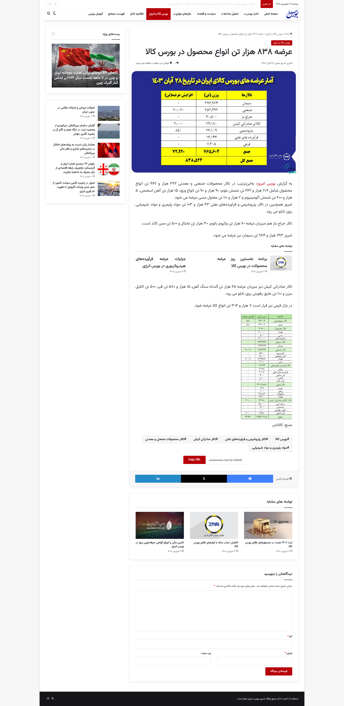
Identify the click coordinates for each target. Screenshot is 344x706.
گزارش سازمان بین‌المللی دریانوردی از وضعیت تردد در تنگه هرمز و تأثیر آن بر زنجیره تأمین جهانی (74, 129)
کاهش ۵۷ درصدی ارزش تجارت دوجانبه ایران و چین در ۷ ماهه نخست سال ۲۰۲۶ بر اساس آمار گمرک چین (86, 78)
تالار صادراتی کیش (205, 439)
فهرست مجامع (116, 14)
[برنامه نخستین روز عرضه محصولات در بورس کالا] (281, 263)
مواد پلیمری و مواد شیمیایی (269, 447)
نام (289, 636)
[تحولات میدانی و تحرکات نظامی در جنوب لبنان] (109, 113)
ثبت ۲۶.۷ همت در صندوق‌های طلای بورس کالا (268, 545)
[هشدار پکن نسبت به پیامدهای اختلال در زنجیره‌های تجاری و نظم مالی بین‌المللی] (109, 150)
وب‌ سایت (206, 653)
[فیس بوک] (250, 479)
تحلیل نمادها (231, 14)
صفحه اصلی (271, 14)
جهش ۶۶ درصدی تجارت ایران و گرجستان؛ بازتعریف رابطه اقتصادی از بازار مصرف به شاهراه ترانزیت (75, 168)
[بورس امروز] (292, 14)
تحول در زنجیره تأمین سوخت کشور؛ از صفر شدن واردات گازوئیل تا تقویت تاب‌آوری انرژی (215, 4)
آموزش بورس (95, 14)
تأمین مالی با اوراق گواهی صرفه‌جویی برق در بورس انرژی (160, 545)
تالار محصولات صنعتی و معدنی (164, 439)
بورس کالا (281, 439)
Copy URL (194, 460)
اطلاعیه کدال (137, 14)
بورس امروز (266, 183)
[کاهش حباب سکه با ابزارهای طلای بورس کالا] (214, 525)
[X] (204, 479)
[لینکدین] (158, 479)
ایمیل (288, 653)
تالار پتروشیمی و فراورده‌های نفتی (245, 439)
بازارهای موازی (183, 14)
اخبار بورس (252, 14)
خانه (287, 34)
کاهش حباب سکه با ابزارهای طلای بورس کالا (216, 545)
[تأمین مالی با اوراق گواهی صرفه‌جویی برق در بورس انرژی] (160, 525)
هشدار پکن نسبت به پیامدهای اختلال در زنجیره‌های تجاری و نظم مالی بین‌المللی (74, 149)
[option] (86, 66)
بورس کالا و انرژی (158, 14)
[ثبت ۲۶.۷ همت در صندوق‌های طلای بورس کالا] (268, 525)
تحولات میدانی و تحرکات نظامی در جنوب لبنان (76, 110)
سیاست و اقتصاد (206, 14)
